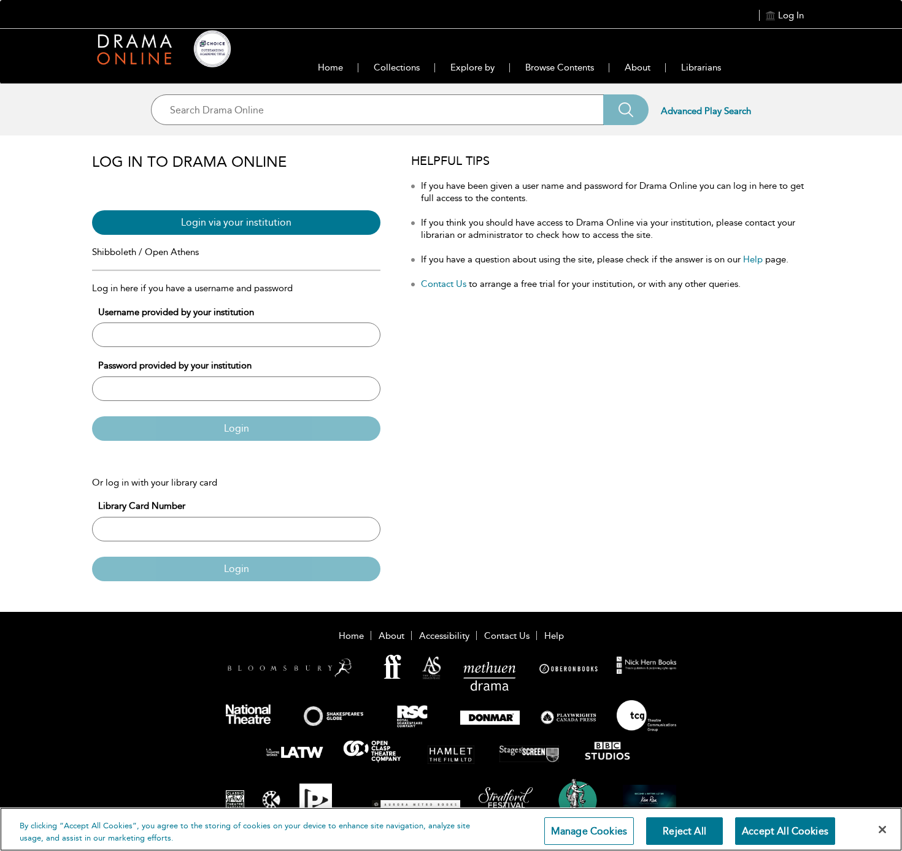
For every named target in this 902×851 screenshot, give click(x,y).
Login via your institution (236, 222)
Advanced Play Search (706, 110)
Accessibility (444, 635)
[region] (451, 829)
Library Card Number (141, 505)
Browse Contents (559, 67)
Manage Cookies (589, 831)
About (637, 67)
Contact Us (443, 283)
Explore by (472, 67)
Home (330, 67)
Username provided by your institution (176, 312)
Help (753, 259)
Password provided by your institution (175, 365)
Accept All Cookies (785, 831)
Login (236, 428)
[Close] (882, 829)
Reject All (684, 831)
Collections (397, 67)
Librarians (701, 67)
